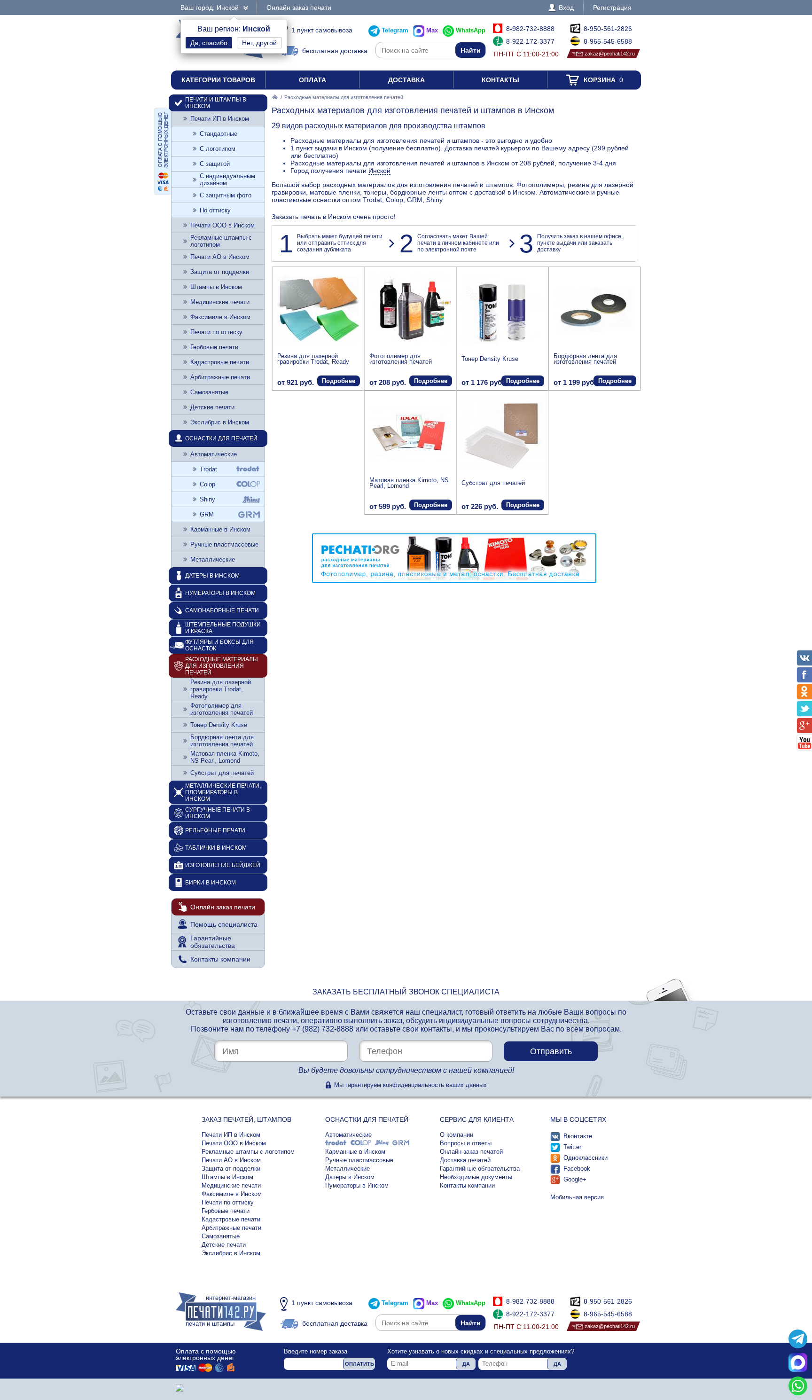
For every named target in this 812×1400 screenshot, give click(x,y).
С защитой (215, 163)
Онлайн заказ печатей (471, 1151)
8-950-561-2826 (608, 28)
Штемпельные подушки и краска (223, 627)
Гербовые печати (214, 347)
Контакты (500, 80)
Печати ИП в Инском (219, 118)
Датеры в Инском (212, 575)
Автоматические (213, 454)
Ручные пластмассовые (224, 544)
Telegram (395, 30)
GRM (207, 514)
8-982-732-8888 (530, 28)
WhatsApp (470, 30)
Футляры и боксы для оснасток (219, 645)
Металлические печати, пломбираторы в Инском (223, 792)
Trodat (208, 469)
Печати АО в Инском (220, 256)
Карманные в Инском (220, 529)
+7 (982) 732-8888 (322, 1029)
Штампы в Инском (216, 286)
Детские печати (212, 407)
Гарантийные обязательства (212, 941)
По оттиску (215, 210)
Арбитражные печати (220, 377)
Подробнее (338, 380)
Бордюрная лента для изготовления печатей (585, 358)
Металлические (212, 559)
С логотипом (217, 148)
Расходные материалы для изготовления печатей (221, 666)
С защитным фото (225, 195)
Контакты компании (220, 959)
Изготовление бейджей (222, 865)
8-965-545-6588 (608, 41)
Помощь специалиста (224, 924)
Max (432, 30)
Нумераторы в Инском (220, 593)
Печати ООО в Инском (222, 225)
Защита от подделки (219, 271)
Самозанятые (209, 392)
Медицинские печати (220, 301)
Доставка (406, 80)
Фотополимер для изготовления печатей (400, 358)
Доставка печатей (465, 1160)
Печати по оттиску (216, 332)
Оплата (312, 80)
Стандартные (218, 133)
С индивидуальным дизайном (227, 179)
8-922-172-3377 (530, 41)
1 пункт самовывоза (321, 30)
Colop (207, 484)
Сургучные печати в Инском (217, 813)
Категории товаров (218, 80)
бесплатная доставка (334, 51)
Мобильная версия (577, 1197)
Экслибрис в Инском (219, 422)
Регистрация (612, 7)
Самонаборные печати (222, 610)
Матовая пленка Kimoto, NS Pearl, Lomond (409, 483)
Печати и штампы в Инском (215, 102)
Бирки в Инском (210, 882)
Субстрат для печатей (493, 482)
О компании (456, 1134)
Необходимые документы (476, 1177)
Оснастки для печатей (221, 438)
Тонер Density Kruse (489, 358)
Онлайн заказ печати (298, 7)
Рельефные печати (215, 830)
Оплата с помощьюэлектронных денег (206, 1354)
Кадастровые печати (219, 362)
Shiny (207, 499)
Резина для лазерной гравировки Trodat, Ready (313, 358)
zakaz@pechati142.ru (609, 53)
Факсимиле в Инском (220, 317)
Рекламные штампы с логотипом (221, 241)
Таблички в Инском (216, 848)
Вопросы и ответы (466, 1143)
